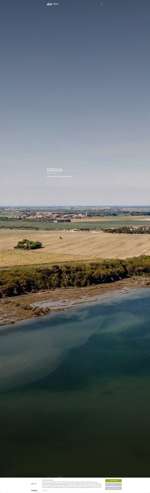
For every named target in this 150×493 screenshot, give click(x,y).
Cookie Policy (98, 487)
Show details (44, 490)
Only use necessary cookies (113, 488)
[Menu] (101, 3)
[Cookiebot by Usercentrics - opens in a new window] (34, 491)
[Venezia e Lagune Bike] (53, 3)
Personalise (112, 484)
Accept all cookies (113, 480)
